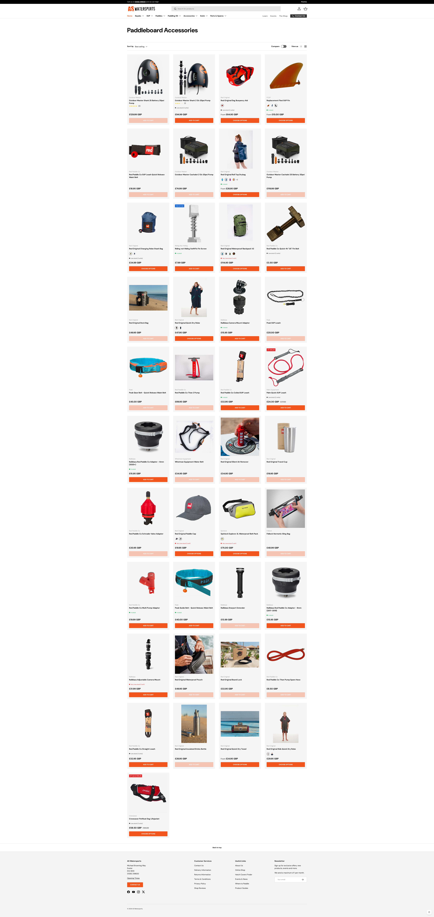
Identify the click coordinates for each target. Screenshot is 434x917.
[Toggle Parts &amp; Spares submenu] (225, 15)
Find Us (304, 2)
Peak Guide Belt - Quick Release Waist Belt (194, 608)
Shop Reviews (200, 888)
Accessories (189, 16)
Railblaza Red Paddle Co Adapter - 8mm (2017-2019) (284, 609)
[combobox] (226, 8)
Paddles (159, 16)
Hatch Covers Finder (243, 874)
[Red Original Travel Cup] (286, 437)
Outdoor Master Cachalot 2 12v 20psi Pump (194, 174)
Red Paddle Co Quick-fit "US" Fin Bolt (283, 248)
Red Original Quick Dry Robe (187, 323)
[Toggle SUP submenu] (152, 15)
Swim (202, 16)
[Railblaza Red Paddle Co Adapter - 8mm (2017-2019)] (286, 583)
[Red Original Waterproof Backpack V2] (240, 223)
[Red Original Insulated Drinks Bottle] (194, 724)
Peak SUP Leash (274, 323)
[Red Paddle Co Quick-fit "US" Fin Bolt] (286, 223)
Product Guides (241, 888)
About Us (239, 865)
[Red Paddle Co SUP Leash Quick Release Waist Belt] (148, 149)
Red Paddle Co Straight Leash (142, 749)
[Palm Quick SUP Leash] (286, 367)
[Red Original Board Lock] (240, 655)
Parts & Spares (217, 16)
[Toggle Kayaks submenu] (143, 15)
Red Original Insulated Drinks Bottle (190, 749)
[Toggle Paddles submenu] (164, 15)
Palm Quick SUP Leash (276, 393)
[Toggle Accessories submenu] (196, 15)
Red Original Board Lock (231, 680)
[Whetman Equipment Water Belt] (194, 437)
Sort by (130, 46)
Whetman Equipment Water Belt (189, 462)
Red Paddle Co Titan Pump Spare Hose (283, 680)
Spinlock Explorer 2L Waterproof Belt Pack (239, 534)
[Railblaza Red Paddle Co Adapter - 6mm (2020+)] (148, 437)
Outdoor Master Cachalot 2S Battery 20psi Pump (286, 175)
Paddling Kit (173, 16)
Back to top (217, 848)
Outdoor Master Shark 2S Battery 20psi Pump (146, 101)
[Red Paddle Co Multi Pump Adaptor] (148, 583)
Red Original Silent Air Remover (234, 462)
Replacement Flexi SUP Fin (278, 100)
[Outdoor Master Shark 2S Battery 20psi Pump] (148, 75)
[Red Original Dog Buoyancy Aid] (240, 75)
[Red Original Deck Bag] (148, 298)
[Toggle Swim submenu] (206, 15)
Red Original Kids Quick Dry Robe (281, 749)
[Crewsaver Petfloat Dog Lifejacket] (148, 793)
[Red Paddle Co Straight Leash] (148, 724)
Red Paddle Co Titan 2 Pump (187, 393)
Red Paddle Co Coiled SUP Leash (235, 393)
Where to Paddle (242, 883)
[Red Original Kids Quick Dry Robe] (286, 724)
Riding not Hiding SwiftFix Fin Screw (190, 248)
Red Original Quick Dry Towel (233, 749)
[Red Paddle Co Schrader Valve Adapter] (148, 508)
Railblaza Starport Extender (233, 608)
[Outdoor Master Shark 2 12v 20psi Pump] (194, 75)
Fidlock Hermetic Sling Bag (278, 534)
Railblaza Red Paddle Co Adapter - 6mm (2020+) (146, 463)
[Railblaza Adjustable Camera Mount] (148, 655)
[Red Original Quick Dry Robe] (194, 298)
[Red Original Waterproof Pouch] (194, 655)
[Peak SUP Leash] (286, 298)
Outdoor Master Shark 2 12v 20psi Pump (192, 100)
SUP (148, 16)
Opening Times (133, 878)
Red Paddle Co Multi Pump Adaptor (144, 608)
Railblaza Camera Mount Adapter (235, 323)
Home (129, 16)
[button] (305, 8)
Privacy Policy (200, 883)
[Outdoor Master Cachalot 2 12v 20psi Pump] (194, 149)
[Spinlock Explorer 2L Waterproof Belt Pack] (240, 508)
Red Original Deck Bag (139, 323)
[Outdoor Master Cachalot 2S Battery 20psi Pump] (286, 149)
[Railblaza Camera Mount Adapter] (240, 298)
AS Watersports (137, 909)
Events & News (241, 879)
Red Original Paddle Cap (185, 534)
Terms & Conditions (202, 879)
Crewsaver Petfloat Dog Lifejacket (144, 819)
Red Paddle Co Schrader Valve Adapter (146, 534)
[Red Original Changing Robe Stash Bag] (148, 223)
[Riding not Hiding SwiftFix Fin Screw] (194, 223)
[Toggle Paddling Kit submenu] (180, 15)
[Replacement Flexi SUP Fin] (286, 75)
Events (273, 16)
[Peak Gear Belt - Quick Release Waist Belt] (148, 367)
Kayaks (138, 16)
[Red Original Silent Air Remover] (240, 437)
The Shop (283, 16)
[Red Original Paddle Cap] (194, 508)
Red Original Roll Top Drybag (233, 174)
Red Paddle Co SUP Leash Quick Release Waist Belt (147, 175)
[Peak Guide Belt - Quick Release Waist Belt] (194, 583)
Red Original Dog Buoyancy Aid (234, 100)
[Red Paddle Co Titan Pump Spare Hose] (286, 655)
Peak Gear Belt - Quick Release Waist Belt (147, 393)
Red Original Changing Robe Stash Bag (146, 248)
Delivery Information (202, 870)
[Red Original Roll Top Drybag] (240, 149)
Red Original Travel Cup (277, 462)
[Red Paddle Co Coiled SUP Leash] (240, 367)
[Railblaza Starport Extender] (240, 583)
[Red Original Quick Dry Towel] (240, 724)
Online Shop (240, 870)
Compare (275, 46)
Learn (265, 16)
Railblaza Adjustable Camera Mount (144, 680)
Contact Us (135, 885)
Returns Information (202, 874)
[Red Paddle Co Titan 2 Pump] (194, 367)
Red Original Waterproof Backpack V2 (237, 248)
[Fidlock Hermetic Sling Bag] (286, 508)
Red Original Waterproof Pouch (189, 680)
